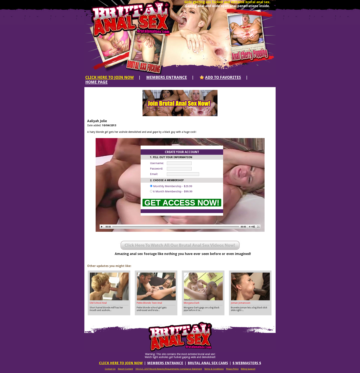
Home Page (96, 82)
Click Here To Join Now (109, 77)
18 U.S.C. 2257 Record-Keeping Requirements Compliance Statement (168, 369)
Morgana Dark (191, 302)
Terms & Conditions (214, 369)
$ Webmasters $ (246, 363)
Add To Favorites (223, 77)
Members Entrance (166, 77)
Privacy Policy (232, 369)
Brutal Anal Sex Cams (208, 363)
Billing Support (248, 369)
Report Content (125, 369)
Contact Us (110, 369)
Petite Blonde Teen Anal (149, 302)
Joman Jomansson (240, 302)
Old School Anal (98, 302)
